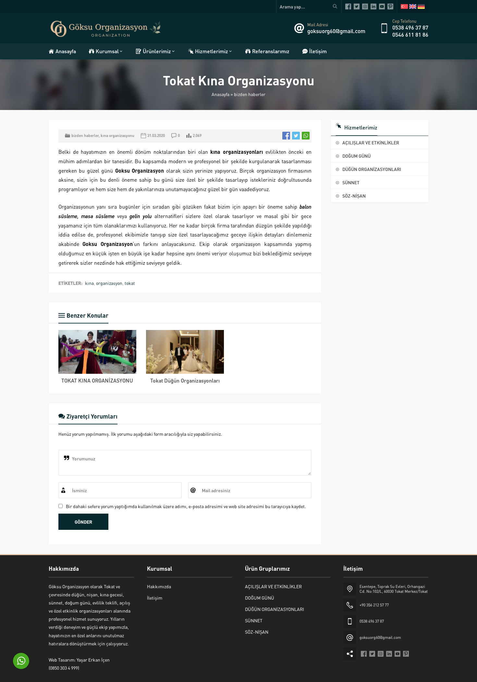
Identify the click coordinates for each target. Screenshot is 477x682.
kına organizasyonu (117, 135)
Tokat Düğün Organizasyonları (185, 380)
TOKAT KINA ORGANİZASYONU (97, 380)
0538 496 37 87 (410, 27)
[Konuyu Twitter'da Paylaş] (296, 136)
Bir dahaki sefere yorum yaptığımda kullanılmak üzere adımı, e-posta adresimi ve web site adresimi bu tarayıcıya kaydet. (186, 506)
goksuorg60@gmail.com (336, 30)
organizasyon (109, 283)
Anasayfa (220, 94)
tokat (130, 283)
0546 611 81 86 (410, 34)
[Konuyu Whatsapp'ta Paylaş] (306, 136)
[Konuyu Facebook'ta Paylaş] (286, 136)
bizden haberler (249, 94)
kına (89, 283)
